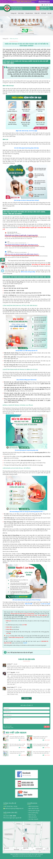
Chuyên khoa (29, 13)
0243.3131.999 (20, 290)
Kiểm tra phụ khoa (33, 806)
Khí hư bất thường (33, 812)
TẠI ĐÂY (25, 643)
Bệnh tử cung (32, 815)
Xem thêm (26, 698)
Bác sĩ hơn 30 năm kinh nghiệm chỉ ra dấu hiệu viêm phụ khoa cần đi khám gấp (41, 752)
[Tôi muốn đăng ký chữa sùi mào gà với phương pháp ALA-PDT (26, 511)
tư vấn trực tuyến (45, 603)
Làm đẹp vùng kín (33, 819)
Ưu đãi (49, 13)
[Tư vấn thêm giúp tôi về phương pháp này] (26, 450)
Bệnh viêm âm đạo (34, 808)
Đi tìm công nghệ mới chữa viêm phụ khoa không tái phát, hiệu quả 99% (41, 744)
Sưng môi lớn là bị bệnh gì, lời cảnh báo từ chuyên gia (40, 737)
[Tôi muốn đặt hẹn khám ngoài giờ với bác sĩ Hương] (26, 600)
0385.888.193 (12, 290)
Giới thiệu (21, 13)
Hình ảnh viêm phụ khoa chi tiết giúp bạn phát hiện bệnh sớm (17, 744)
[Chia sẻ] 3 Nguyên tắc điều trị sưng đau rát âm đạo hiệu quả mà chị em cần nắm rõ (17, 737)
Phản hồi (37, 13)
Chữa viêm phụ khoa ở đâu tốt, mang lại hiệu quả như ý (17, 752)
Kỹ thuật (43, 13)
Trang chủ (13, 13)
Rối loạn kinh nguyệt (34, 810)
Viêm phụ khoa (33, 817)
